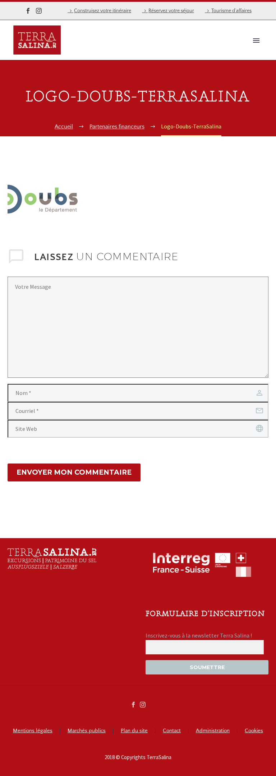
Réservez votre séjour (171, 11)
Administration (213, 731)
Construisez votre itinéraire (102, 11)
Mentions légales (32, 731)
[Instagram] (38, 11)
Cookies (254, 731)
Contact (172, 731)
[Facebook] (28, 11)
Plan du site (134, 731)
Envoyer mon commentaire (74, 472)
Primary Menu (256, 40)
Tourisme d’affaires (231, 11)
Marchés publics (87, 731)
